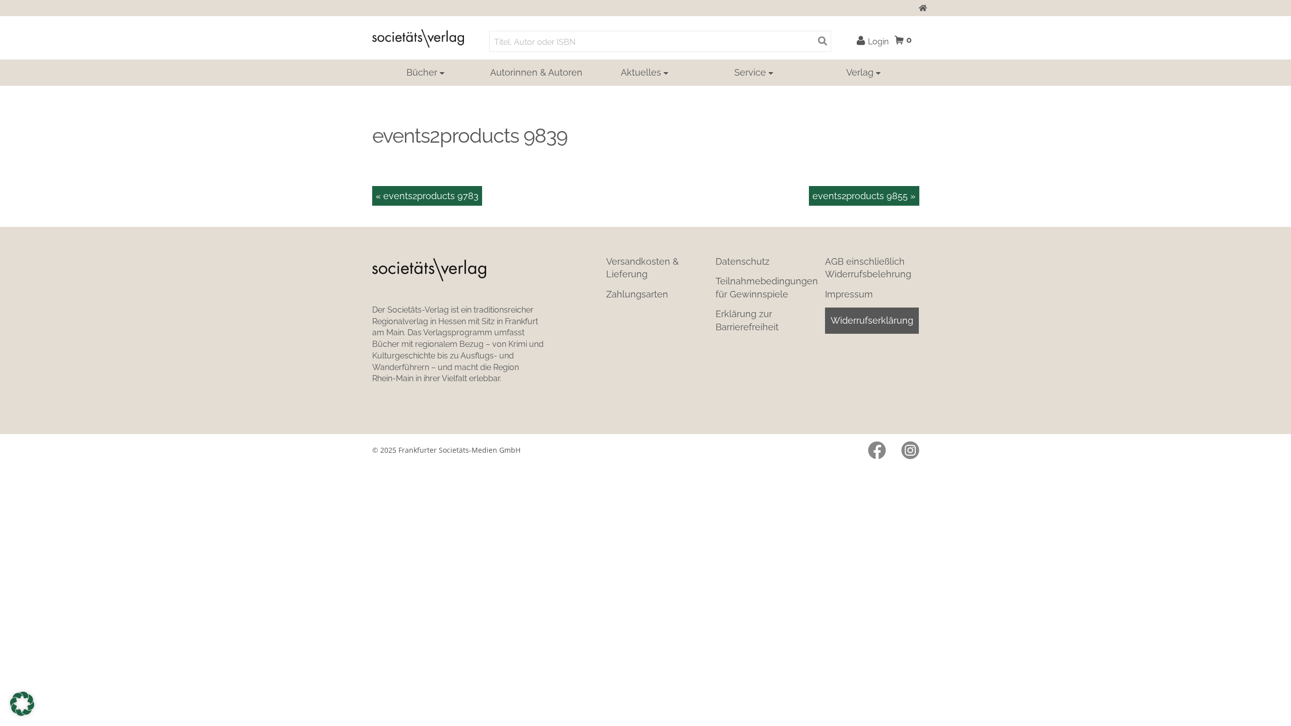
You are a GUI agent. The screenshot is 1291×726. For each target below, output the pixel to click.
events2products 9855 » (863, 196)
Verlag (859, 72)
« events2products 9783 (427, 196)
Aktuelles (641, 72)
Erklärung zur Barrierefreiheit (747, 320)
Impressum (849, 294)
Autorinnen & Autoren (536, 72)
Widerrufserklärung (872, 320)
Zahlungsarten (637, 294)
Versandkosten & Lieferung (642, 267)
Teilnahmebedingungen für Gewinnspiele (767, 287)
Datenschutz (743, 261)
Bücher (421, 72)
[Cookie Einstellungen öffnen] (22, 704)
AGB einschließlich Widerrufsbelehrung (868, 267)
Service (750, 72)
